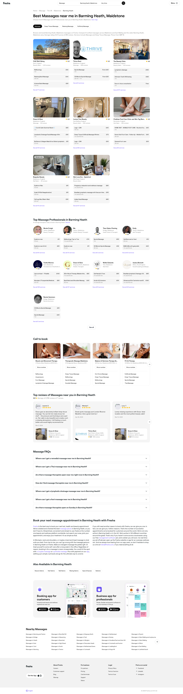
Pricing (83, 671)
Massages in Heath (31, 640)
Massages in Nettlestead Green (86, 646)
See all (91, 327)
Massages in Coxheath (83, 649)
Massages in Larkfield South (140, 649)
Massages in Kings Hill (108, 649)
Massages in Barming (32, 649)
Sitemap (55, 677)
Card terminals (85, 674)
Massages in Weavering (58, 637)
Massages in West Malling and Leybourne (144, 637)
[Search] (123, 3)
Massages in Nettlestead (109, 634)
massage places (66, 529)
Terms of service (113, 671)
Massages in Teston (57, 649)
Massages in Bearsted (58, 640)
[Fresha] (6, 3)
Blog (54, 674)
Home (35, 11)
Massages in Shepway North (85, 634)
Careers (55, 668)
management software (107, 538)
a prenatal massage (60, 551)
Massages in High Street (58, 643)
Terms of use (112, 674)
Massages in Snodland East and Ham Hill (113, 640)
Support (83, 677)
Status (83, 680)
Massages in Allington (83, 640)
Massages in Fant (82, 637)
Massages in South (57, 646)
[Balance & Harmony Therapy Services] (106, 364)
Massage (42, 11)
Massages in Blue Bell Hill (58, 634)
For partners (84, 668)
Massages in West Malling (139, 640)
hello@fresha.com (107, 545)
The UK (49, 11)
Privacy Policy (112, 668)
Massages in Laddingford (109, 646)
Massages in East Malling (139, 646)
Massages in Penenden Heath (85, 643)
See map (95, 19)
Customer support (58, 671)
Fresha (35, 526)
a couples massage (44, 551)
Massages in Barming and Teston (35, 634)
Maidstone (57, 11)
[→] (149, 364)
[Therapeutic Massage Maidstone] (76, 364)
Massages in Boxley (107, 637)
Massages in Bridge (31, 637)
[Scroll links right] (157, 641)
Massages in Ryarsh (137, 634)
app (87, 551)
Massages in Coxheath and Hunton (112, 643)
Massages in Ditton (137, 643)
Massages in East (31, 643)
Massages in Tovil (31, 646)
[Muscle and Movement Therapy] (47, 364)
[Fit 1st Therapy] (136, 364)
